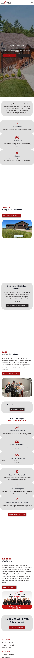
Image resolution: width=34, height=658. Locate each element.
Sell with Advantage (8, 642)
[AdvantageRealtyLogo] (6, 2)
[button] (32, 2)
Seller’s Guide (6, 647)
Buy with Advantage (8, 654)
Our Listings (6, 657)
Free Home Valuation (8, 645)
